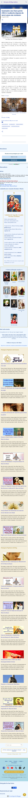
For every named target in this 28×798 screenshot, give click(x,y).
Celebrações (12, 124)
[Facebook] (4, 767)
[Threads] (20, 767)
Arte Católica (5, 124)
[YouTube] (12, 767)
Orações (15, 761)
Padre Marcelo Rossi (6, 184)
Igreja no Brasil (19, 124)
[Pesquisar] (26, 2)
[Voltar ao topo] (24, 794)
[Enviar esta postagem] (2, 122)
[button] (2, 20)
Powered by (11, 164)
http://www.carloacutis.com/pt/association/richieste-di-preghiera (14, 345)
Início (6, 761)
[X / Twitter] (16, 767)
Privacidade (14, 762)
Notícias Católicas (15, 126)
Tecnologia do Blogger (15, 796)
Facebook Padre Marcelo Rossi (9, 186)
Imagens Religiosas (6, 126)
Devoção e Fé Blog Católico (11, 2)
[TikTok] (24, 767)
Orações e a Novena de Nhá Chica (10, 684)
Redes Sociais (4, 128)
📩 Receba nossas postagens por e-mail (14, 771)
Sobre (10, 761)
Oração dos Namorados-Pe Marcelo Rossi (12, 731)
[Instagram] (8, 767)
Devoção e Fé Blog (6, 117)
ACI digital (6, 95)
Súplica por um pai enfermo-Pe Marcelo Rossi (13, 535)
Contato (21, 761)
